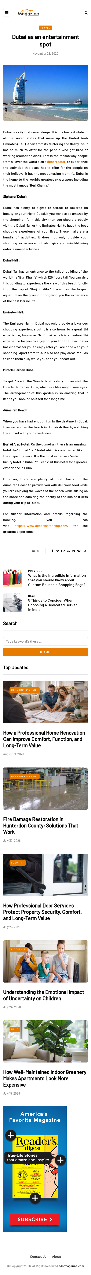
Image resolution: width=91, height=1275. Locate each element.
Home (14, 1029)
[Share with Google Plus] (63, 551)
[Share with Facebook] (52, 551)
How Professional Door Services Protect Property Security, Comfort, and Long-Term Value (42, 911)
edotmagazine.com (71, 1266)
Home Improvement (24, 690)
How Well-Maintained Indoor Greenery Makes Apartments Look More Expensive (44, 1078)
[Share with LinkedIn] (68, 551)
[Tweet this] (57, 551)
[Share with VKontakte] (78, 551)
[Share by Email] (84, 551)
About (56, 1256)
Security (17, 862)
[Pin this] (73, 551)
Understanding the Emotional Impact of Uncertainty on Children (43, 995)
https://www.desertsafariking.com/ (42, 526)
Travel (45, 28)
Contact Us (38, 1256)
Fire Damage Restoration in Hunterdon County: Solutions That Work (40, 825)
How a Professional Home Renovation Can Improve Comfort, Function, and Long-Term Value (44, 739)
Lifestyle (18, 949)
